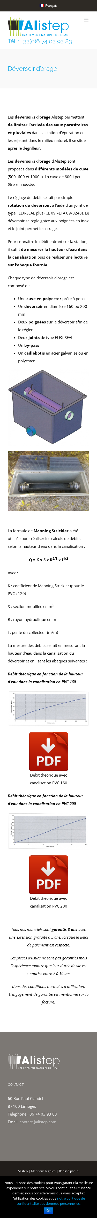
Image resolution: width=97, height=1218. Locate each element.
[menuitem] (48, 5)
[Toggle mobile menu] (86, 19)
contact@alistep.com (38, 1121)
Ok (48, 1211)
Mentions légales (43, 1171)
